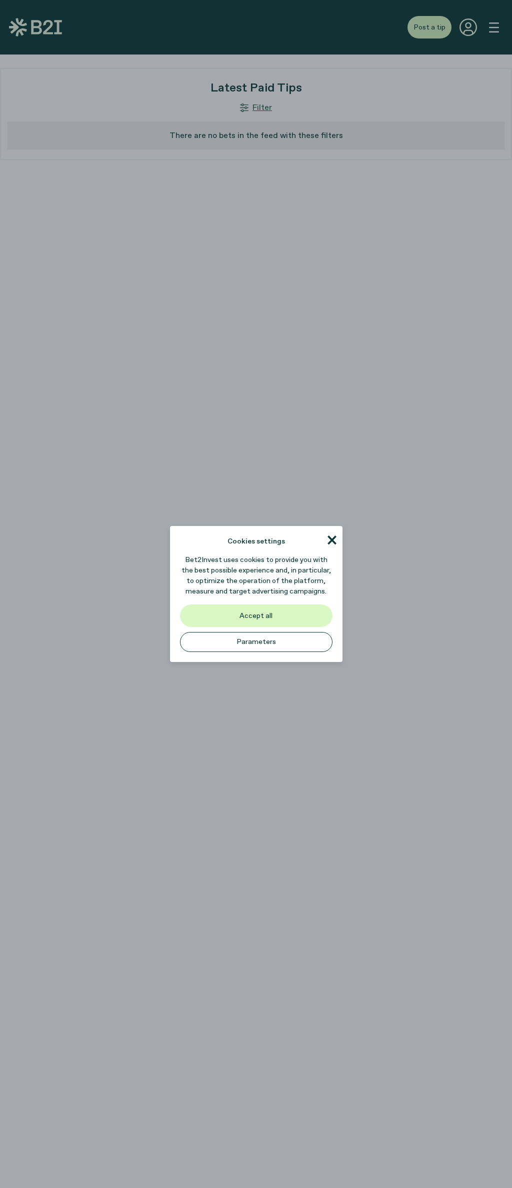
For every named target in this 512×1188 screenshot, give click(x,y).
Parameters (256, 642)
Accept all (256, 616)
